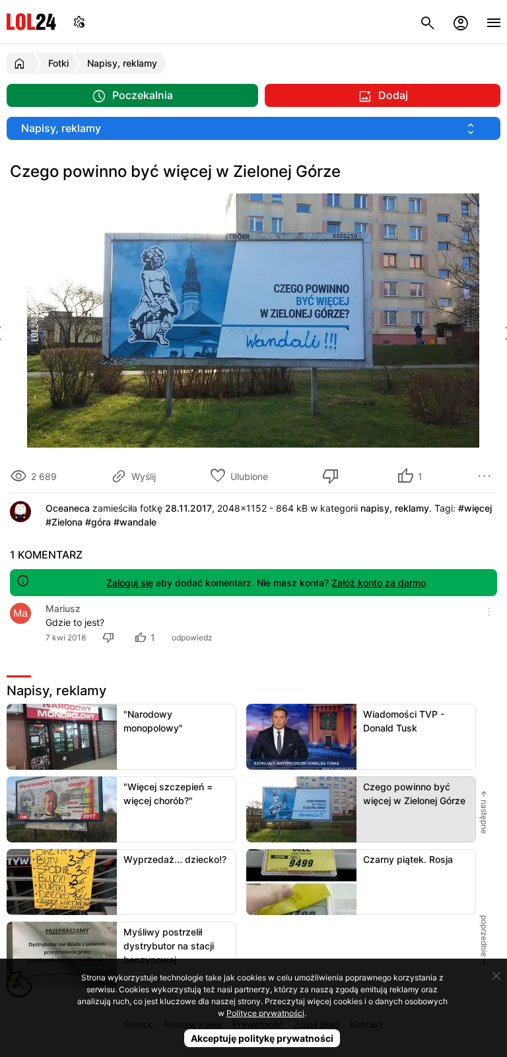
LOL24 (31, 21)
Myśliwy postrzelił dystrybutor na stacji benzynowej (168, 945)
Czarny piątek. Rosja (408, 859)
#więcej (475, 508)
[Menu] (494, 21)
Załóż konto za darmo (378, 582)
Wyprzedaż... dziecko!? (174, 859)
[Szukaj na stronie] (428, 21)
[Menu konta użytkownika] (461, 21)
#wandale (135, 522)
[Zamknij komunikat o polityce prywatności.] (496, 976)
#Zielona (64, 522)
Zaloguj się (129, 582)
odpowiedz (192, 637)
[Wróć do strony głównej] (21, 63)
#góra (98, 522)
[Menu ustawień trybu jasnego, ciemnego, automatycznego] (79, 21)
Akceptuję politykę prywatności (262, 1038)
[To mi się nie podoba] (332, 476)
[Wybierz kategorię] (253, 128)
